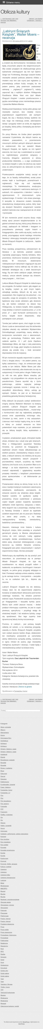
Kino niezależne (5, 842)
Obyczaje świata (6, 902)
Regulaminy (4, 946)
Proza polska (5, 930)
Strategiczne (4, 965)
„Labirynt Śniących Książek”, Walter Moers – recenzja (20, 34)
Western (3, 995)
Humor (3, 828)
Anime (3, 735)
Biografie (3, 763)
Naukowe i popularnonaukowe (10, 899)
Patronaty (4, 910)
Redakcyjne (4, 943)
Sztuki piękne (5, 973)
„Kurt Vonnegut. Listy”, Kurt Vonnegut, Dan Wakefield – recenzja (9, 20)
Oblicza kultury (15, 11)
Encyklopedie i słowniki (8, 784)
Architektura (4, 741)
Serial (2, 960)
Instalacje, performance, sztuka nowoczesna (14, 834)
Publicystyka (4, 940)
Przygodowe (4, 938)
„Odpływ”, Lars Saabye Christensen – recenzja (34, 19)
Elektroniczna (5, 782)
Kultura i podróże (6, 867)
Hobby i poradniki (6, 826)
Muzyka (3, 894)
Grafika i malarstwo (7, 815)
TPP (2, 990)
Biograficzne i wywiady (8, 760)
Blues (2, 771)
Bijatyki (3, 757)
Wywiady (3, 1003)
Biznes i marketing (6, 768)
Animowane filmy (6, 738)
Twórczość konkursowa (8, 992)
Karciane (3, 836)
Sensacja (3, 957)
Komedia (3, 847)
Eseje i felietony (6, 787)
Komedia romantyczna (8, 850)
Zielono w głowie (25, 686)
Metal (2, 883)
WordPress (26, 1022)
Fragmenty (4, 812)
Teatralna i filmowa (6, 984)
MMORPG (4, 888)
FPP (2, 809)
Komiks (3, 853)
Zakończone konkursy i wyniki (10, 1006)
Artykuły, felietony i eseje (8, 749)
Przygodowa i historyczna (8, 935)
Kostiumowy (4, 858)
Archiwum (4, 743)
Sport (2, 962)
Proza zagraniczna (6, 932)
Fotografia (4, 806)
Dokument (4, 774)
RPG (2, 951)
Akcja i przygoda (6, 727)
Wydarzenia (4, 998)
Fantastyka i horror (20, 691)
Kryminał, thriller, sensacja (9, 864)
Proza (2, 927)
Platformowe (4, 916)
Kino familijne (5, 839)
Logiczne (3, 880)
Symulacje (4, 968)
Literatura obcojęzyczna (8, 878)
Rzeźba (3, 954)
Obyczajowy (4, 908)
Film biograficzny (6, 801)
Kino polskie (4, 845)
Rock (2, 949)
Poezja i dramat (5, 919)
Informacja (4, 831)
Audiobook (4, 754)
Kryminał (3, 861)
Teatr (2, 979)
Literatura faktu (5, 875)
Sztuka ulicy (4, 971)
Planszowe (4, 913)
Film (2, 795)
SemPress (21, 1024)
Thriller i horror (5, 987)
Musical (3, 891)
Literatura (4, 869)
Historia (3, 823)
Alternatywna (5, 732)
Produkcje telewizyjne (7, 924)
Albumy (3, 730)
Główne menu (13, 2)
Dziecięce (4, 779)
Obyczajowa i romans (7, 905)
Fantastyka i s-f (5, 793)
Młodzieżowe (5, 886)
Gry (2, 817)
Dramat (3, 776)
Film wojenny (5, 804)
